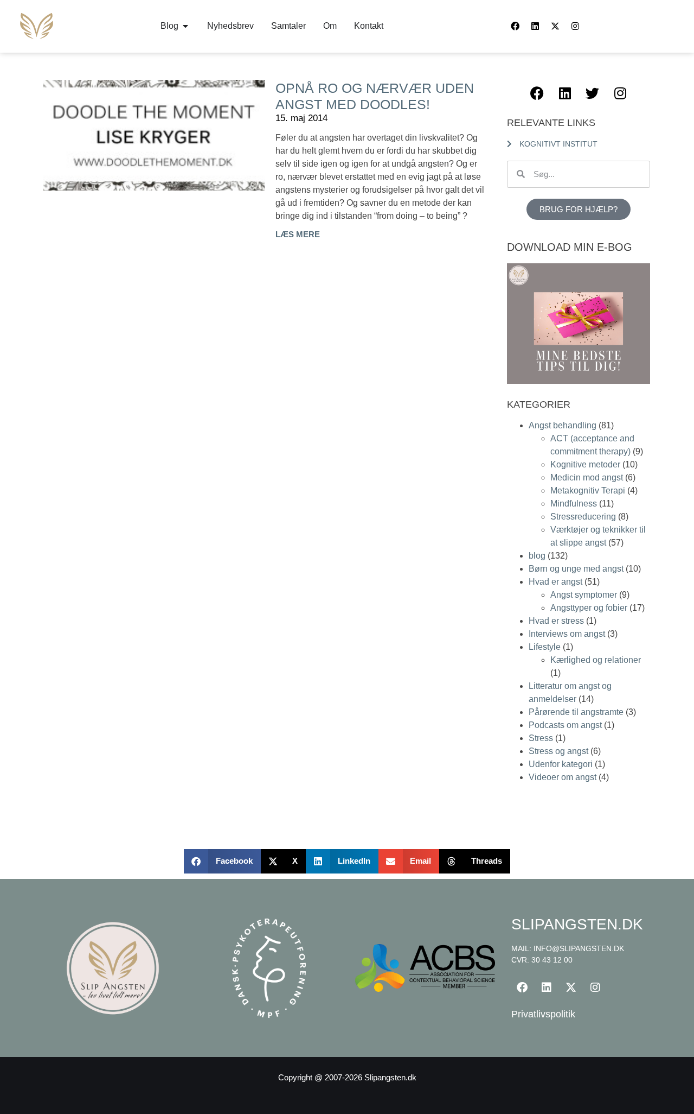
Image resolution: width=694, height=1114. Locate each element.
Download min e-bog (569, 247)
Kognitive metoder (585, 464)
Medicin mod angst (586, 477)
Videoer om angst (562, 777)
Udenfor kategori (561, 764)
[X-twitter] (555, 26)
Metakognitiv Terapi (587, 490)
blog (537, 555)
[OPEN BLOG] (185, 26)
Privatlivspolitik (543, 1014)
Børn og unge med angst (576, 568)
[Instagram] (575, 26)
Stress (541, 738)
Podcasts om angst (565, 725)
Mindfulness (573, 503)
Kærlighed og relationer (595, 659)
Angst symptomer (583, 594)
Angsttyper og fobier (588, 607)
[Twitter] (592, 93)
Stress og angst (558, 751)
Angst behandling (562, 425)
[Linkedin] (535, 26)
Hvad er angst (555, 581)
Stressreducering (583, 516)
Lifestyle (545, 646)
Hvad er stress (556, 620)
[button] (222, 861)
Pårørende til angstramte (576, 712)
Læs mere (297, 234)
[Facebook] (515, 26)
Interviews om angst (567, 633)
